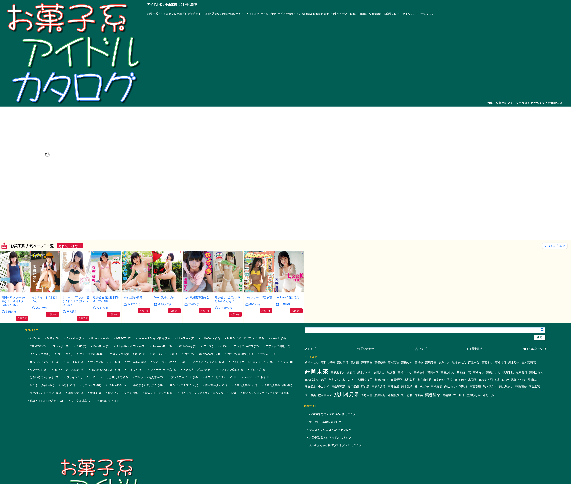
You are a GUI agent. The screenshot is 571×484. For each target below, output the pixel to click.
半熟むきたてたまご (145, 384)
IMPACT (121, 338)
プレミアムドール (181, 377)
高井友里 (393, 386)
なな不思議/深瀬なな (196, 297)
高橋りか (406, 362)
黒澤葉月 (380, 395)
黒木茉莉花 (529, 362)
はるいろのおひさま (42, 377)
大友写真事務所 (243, 384)
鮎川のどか (422, 386)
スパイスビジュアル (205, 361)
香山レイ (323, 386)
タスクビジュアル (102, 369)
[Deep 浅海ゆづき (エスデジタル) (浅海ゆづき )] (167, 291)
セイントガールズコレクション (250, 361)
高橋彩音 (436, 386)
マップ (420, 348)
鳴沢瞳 (463, 386)
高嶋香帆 (419, 372)
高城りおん (404, 372)
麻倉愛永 (310, 386)
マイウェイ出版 (254, 377)
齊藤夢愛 (366, 362)
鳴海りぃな (312, 362)
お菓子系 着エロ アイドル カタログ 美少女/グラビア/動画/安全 (524, 103)
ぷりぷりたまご (113, 377)
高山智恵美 (338, 386)
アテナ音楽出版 (275, 346)
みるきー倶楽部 (39, 384)
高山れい (450, 386)
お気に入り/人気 (534, 348)
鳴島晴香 (521, 386)
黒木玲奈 (514, 362)
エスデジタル (88, 353)
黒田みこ (379, 372)
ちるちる (132, 369)
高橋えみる (379, 386)
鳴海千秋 (508, 372)
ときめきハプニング (195, 369)
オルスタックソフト (42, 361)
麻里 (324, 379)
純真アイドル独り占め (43, 400)
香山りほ (458, 395)
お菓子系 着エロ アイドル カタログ (330, 437)
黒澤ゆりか (473, 395)
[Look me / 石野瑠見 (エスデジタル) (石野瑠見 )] (289, 291)
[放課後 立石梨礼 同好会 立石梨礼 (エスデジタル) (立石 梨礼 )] (106, 291)
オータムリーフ (162, 353)
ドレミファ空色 (228, 369)
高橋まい (478, 372)
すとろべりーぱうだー (166, 361)
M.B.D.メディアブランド (242, 338)
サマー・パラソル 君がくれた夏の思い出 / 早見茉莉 (75, 301)
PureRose (99, 346)
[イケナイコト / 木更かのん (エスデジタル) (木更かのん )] (45, 291)
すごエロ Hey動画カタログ (325, 421)
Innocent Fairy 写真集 (151, 338)
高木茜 (354, 362)
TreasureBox (160, 346)
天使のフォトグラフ (42, 392)
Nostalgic (58, 346)
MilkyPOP (36, 346)
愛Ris (93, 392)
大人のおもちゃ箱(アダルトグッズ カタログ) (335, 444)
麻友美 (365, 386)
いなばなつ (225, 308)
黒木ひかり (490, 386)
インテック (36, 353)
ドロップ (255, 369)
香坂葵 (418, 395)
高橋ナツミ (493, 372)
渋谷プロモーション (120, 392)
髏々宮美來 (325, 395)
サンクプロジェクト (102, 361)
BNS (49, 338)
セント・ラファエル (67, 369)
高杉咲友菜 (312, 379)
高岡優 (472, 379)
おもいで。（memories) (198, 353)
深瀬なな (193, 304)
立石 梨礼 (102, 308)
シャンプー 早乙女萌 (258, 297)
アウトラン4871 (243, 346)
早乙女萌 (254, 304)
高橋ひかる (381, 379)
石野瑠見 (285, 304)
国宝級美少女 (213, 384)
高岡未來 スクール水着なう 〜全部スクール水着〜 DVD (13, 301)
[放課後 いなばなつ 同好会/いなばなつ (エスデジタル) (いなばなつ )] (228, 291)
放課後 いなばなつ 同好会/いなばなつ (227, 299)
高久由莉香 (424, 379)
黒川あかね (518, 379)
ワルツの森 (115, 384)
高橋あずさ (338, 372)
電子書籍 (474, 348)
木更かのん (42, 308)
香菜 (450, 379)
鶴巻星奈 (432, 394)
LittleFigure (183, 338)
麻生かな (473, 362)
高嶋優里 (430, 362)
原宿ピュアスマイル (182, 384)
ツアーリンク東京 (161, 369)
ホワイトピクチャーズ (218, 377)
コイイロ (72, 361)
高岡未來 (11, 311)
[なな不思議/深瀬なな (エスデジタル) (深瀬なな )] (198, 291)
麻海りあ (488, 395)
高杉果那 (342, 362)
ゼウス (284, 361)
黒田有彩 (406, 395)
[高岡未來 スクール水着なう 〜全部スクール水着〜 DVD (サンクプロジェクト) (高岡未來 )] (15, 291)
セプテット (36, 369)
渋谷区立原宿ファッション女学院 (263, 392)
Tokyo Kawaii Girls (127, 346)
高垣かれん (447, 372)
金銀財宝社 (106, 400)
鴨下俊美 (310, 395)
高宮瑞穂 (475, 386)
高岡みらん (536, 372)
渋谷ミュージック (155, 392)
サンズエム (134, 361)
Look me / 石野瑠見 (287, 297)
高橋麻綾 (460, 379)
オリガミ (265, 353)
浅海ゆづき (164, 304)
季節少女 (73, 392)
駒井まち (334, 379)
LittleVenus (207, 338)
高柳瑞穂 (393, 362)
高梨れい (439, 379)
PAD (79, 346)
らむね (65, 384)
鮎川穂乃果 (346, 394)
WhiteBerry (185, 346)
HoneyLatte (98, 338)
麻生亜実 (534, 386)
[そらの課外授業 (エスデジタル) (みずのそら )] (137, 291)
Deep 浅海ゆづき (164, 297)
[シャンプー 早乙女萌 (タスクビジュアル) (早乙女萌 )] (259, 291)
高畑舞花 (409, 379)
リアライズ (89, 384)
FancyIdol (72, 338)
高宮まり (487, 362)
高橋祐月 (500, 362)
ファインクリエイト (79, 377)
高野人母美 (328, 362)
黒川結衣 (533, 379)
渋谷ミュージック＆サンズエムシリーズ (205, 392)
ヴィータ (63, 353)
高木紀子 (406, 386)
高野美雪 (366, 395)
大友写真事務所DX (275, 384)
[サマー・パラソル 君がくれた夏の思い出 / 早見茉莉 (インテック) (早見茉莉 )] (76, 291)
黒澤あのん (459, 362)
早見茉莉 (71, 311)
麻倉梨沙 (393, 395)
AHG (33, 338)
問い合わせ (365, 348)
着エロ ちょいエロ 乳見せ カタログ (330, 429)
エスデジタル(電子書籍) (124, 353)
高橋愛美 (380, 362)
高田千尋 (396, 379)
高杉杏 (419, 362)
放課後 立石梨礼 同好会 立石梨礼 (106, 299)
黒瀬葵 (391, 372)
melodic (275, 338)
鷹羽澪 (351, 372)
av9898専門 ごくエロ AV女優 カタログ (332, 413)
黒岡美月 (521, 372)
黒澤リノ (444, 362)
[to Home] (73, 105)
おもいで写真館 (236, 353)
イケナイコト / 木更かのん (45, 299)
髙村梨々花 (464, 372)
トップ (310, 348)
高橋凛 (447, 395)
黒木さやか (364, 372)
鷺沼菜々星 (365, 379)
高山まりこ (349, 379)
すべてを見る (554, 245)
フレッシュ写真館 (146, 377)
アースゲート (212, 346)
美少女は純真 (79, 400)
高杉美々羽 (486, 379)
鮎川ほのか (502, 379)
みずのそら (134, 304)
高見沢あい (506, 386)
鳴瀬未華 (432, 372)
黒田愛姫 (353, 386)
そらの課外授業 (132, 297)
